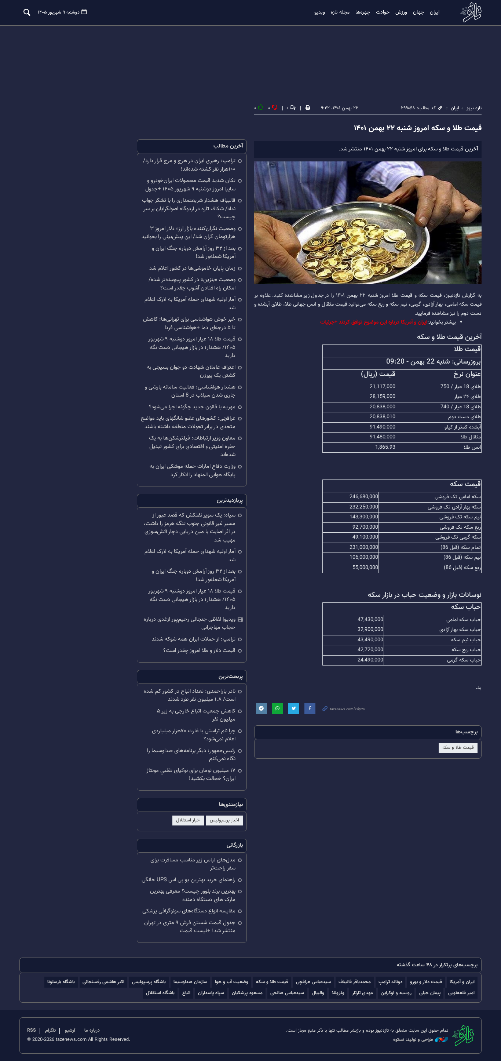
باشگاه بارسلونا (61, 982)
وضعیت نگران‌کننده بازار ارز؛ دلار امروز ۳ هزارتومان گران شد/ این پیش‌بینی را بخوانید (188, 233)
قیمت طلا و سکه (458, 747)
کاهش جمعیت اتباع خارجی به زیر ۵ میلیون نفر (196, 715)
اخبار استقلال (188, 820)
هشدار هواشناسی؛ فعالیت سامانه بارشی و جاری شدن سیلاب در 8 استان (190, 391)
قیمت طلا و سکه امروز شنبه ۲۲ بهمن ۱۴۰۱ (418, 128)
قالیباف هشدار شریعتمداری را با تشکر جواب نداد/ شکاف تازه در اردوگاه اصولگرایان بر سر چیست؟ (188, 208)
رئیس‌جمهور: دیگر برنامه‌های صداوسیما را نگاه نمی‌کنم (191, 755)
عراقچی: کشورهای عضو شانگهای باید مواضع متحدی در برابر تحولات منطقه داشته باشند (188, 422)
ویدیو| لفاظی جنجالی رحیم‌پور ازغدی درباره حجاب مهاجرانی (189, 623)
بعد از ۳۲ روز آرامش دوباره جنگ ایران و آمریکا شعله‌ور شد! (193, 252)
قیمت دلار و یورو (426, 982)
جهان (418, 12)
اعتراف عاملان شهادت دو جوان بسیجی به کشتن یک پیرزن (191, 371)
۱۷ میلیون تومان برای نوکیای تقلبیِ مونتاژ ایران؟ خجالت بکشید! (190, 774)
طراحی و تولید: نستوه (413, 1039)
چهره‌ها (362, 12)
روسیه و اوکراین (396, 993)
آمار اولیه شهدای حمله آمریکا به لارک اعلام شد (190, 303)
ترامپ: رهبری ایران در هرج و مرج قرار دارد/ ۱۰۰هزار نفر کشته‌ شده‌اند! (189, 165)
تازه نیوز (469, 12)
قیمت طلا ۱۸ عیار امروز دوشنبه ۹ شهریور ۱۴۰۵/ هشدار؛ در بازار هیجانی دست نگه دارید (191, 347)
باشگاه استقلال (160, 993)
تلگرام (50, 1030)
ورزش (401, 12)
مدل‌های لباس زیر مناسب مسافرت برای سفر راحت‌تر (192, 864)
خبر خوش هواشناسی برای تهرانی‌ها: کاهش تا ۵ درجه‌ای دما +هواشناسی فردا (189, 323)
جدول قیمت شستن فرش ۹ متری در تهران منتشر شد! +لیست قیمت (189, 927)
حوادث (383, 12)
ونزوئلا (338, 993)
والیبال (318, 993)
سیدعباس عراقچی (313, 982)
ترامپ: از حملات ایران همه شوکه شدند (193, 639)
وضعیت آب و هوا (231, 982)
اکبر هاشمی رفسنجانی (103, 982)
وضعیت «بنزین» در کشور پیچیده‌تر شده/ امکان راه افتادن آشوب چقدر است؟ (192, 284)
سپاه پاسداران (211, 993)
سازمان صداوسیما (190, 982)
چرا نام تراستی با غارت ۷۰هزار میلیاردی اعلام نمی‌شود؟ (193, 735)
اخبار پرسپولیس (224, 820)
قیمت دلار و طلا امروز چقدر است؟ (199, 650)
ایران (434, 12)
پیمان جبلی (429, 993)
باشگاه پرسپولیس (149, 982)
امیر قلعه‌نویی (461, 993)
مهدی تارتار (362, 993)
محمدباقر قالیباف (355, 982)
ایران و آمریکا (462, 982)
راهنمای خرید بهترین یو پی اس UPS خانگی (188, 880)
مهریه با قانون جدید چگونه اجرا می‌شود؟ (192, 407)
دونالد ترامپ (390, 982)
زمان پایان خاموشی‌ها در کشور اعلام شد (192, 268)
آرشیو (70, 1030)
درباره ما (92, 1030)
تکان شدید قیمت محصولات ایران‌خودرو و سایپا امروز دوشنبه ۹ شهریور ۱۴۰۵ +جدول (190, 184)
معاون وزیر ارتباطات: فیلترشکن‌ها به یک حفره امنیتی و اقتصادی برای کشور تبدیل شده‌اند (192, 446)
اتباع (186, 993)
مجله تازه (340, 12)
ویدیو (319, 12)
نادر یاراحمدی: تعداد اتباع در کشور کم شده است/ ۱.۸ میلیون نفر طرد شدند (189, 695)
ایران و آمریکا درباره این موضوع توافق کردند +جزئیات (373, 322)
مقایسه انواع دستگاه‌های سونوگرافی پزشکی (188, 911)
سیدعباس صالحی (287, 993)
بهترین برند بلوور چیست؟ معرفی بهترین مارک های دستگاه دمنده (192, 895)
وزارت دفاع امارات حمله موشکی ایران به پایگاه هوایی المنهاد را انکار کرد (192, 470)
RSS (31, 1030)
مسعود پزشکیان (247, 993)
